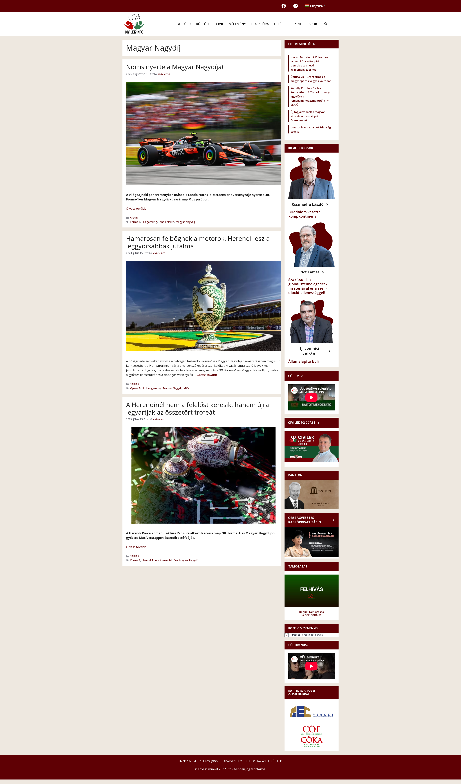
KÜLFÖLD (203, 24)
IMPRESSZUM (187, 761)
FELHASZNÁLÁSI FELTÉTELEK (264, 761)
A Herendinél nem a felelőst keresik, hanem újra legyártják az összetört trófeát (197, 408)
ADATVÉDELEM (233, 761)
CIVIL (220, 24)
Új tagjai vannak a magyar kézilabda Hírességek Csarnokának (307, 116)
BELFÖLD (184, 24)
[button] (326, 24)
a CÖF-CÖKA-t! (311, 615)
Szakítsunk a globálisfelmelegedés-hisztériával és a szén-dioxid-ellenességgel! (307, 286)
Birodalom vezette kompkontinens (304, 214)
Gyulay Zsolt (137, 388)
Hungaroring (149, 222)
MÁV (186, 388)
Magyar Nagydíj (185, 222)
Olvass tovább (136, 208)
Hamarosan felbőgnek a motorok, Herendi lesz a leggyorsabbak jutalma (198, 242)
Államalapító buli (303, 361)
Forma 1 (135, 222)
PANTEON (295, 475)
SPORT (314, 24)
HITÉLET (280, 24)
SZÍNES (297, 24)
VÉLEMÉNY (237, 24)
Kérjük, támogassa (311, 612)
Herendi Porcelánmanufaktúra (160, 560)
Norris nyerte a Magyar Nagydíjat (175, 66)
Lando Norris (166, 222)
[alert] (312, 635)
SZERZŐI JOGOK (209, 761)
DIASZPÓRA (260, 24)
